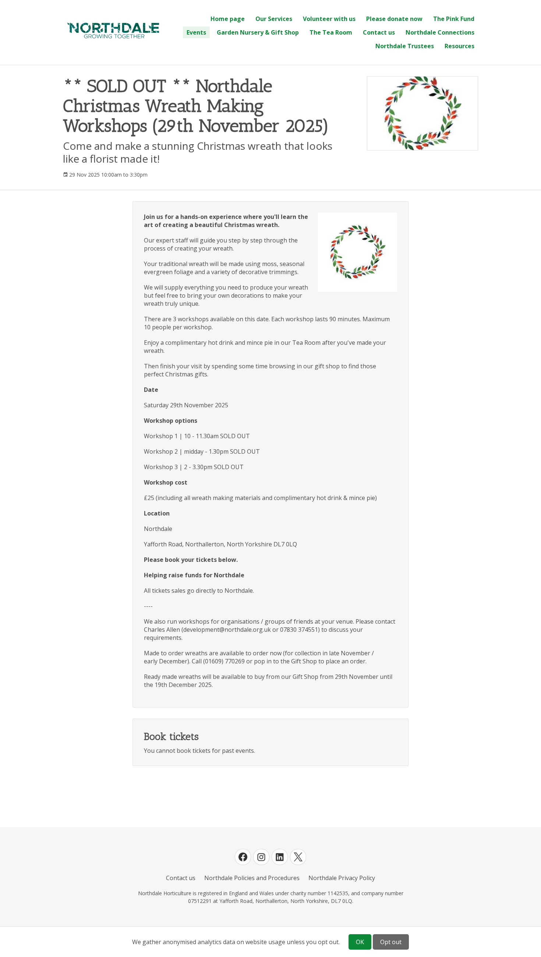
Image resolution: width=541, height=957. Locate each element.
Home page (228, 19)
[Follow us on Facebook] (243, 857)
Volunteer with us (329, 19)
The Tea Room (331, 32)
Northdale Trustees (404, 46)
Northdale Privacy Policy (341, 878)
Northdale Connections (440, 32)
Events (196, 32)
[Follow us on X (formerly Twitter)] (298, 857)
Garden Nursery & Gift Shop (258, 32)
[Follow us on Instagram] (261, 857)
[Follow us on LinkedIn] (279, 857)
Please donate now (394, 19)
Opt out (391, 942)
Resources (459, 46)
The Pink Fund (453, 19)
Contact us (379, 32)
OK (360, 942)
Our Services (273, 19)
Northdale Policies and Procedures (252, 878)
